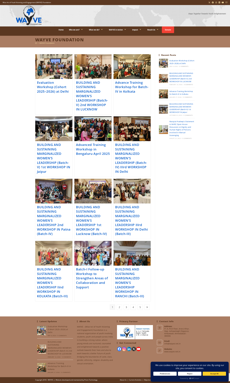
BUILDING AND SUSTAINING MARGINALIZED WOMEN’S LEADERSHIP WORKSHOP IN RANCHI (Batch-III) (129, 282)
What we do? (94, 30)
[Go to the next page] (147, 307)
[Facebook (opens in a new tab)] (213, 2)
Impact (135, 30)
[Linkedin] (129, 349)
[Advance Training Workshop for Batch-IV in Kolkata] (163, 93)
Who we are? (74, 30)
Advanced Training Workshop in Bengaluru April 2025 (93, 149)
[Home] (36, 43)
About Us (123, 380)
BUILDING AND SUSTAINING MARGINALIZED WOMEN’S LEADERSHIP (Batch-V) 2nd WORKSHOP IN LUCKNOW (60, 348)
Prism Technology (90, 380)
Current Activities (135, 380)
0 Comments (183, 66)
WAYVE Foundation (47, 43)
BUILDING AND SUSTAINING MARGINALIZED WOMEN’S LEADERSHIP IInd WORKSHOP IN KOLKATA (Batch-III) (52, 282)
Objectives (148, 380)
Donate (168, 30)
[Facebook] (119, 349)
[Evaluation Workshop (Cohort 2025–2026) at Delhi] (163, 63)
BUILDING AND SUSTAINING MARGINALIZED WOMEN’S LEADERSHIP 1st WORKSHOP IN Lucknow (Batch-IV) (91, 220)
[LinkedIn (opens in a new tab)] (219, 2)
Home (61, 30)
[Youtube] (138, 349)
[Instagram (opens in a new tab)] (216, 2)
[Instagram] (124, 349)
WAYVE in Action (116, 30)
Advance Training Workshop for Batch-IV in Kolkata (131, 87)
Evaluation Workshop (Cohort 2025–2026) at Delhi (53, 87)
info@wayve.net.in (172, 343)
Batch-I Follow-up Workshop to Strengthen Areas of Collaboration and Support (92, 278)
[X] (134, 349)
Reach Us (151, 30)
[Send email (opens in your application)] (226, 2)
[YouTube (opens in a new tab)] (223, 2)
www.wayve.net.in (172, 351)
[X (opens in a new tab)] (209, 2)
